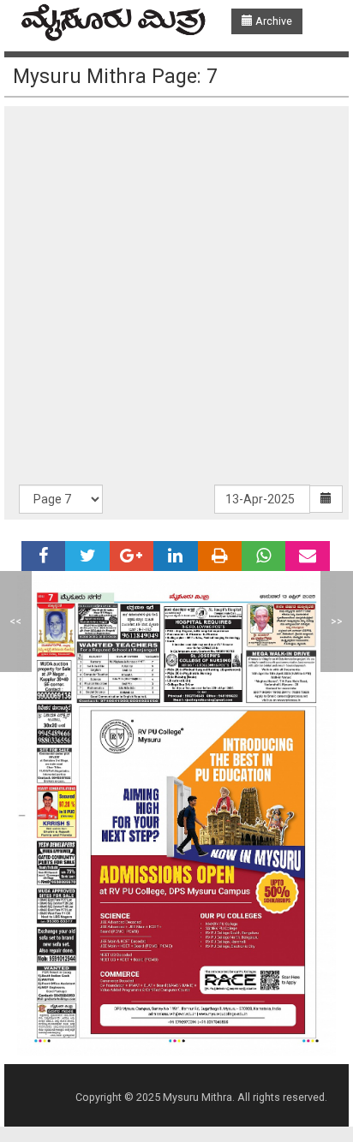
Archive (272, 21)
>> (337, 621)
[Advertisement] (176, 299)
